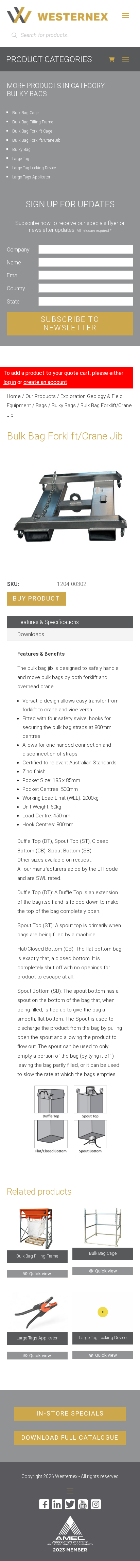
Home (14, 396)
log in (9, 382)
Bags (41, 405)
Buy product (36, 598)
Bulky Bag (21, 149)
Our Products (40, 396)
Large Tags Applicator (31, 177)
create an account (45, 382)
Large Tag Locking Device (34, 168)
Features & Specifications (48, 622)
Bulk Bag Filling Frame (32, 122)
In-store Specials (70, 1413)
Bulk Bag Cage (25, 112)
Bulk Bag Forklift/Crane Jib (36, 140)
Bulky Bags (64, 405)
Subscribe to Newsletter (70, 323)
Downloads (30, 634)
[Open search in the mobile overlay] (70, 35)
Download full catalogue (70, 1437)
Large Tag (20, 158)
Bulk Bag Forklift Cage (32, 131)
